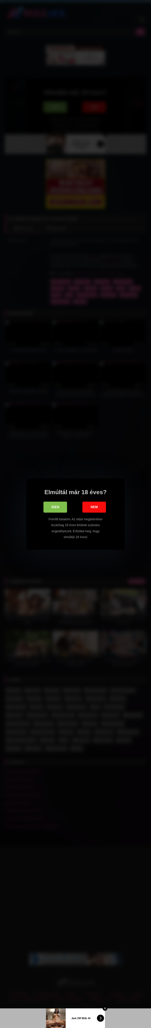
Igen (55, 507)
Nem (94, 507)
